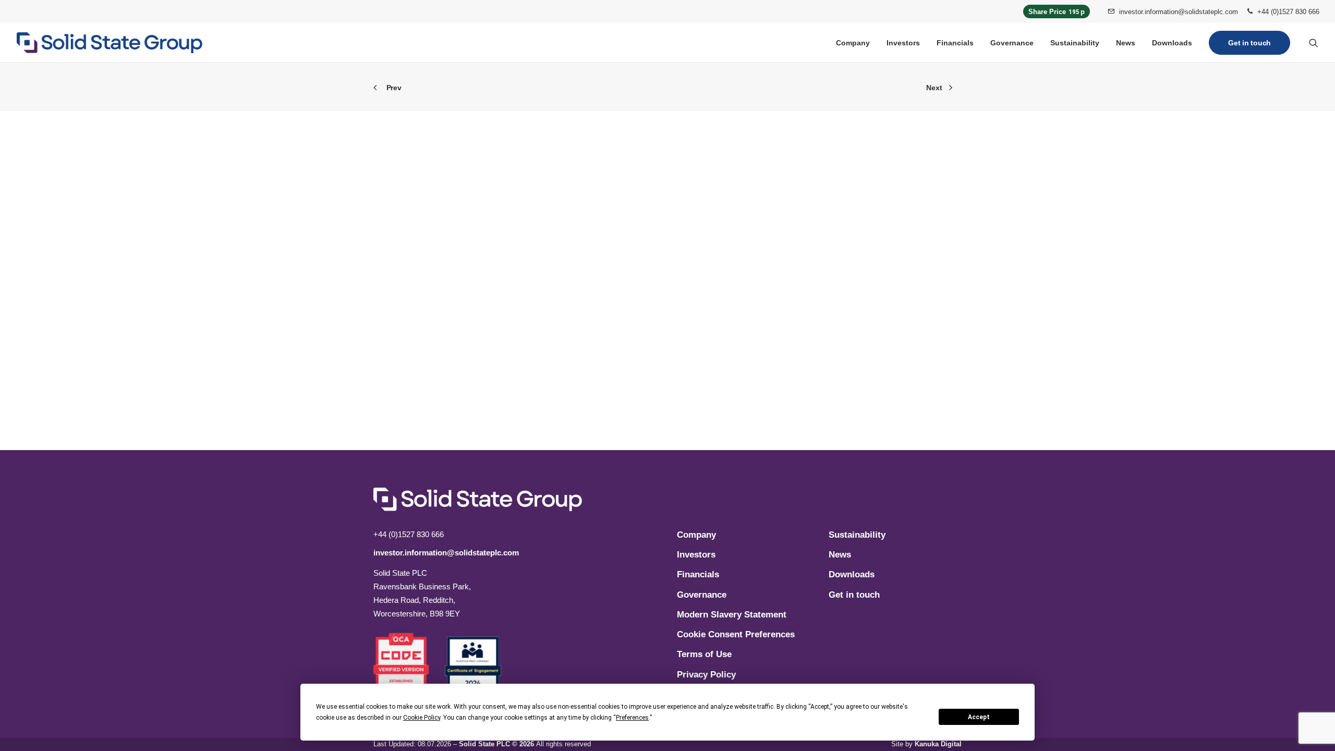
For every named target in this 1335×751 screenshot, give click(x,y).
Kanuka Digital (938, 744)
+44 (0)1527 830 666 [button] (1288, 12)
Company (853, 43)
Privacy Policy (706, 675)
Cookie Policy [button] (421, 717)
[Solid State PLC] (109, 42)
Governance (1012, 43)
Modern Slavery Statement (731, 615)
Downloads (1172, 43)
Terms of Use (704, 654)
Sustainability (1074, 43)
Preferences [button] (632, 717)
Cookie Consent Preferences (736, 634)
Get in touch (854, 595)
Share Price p (1056, 12)
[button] (1313, 43)
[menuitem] (1173, 11)
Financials (955, 43)
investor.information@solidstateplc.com (1178, 12)
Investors (903, 43)
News (1125, 43)
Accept (979, 717)
